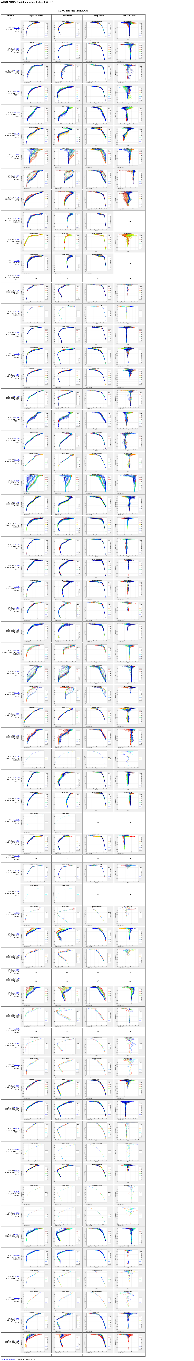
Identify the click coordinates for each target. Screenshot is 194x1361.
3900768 (17, 1319)
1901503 (17, 375)
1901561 (17, 1065)
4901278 (17, 176)
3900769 (17, 1255)
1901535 (17, 714)
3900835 (17, 1149)
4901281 (17, 49)
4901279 (17, 112)
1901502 (17, 311)
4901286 (17, 438)
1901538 (17, 841)
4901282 (17, 134)
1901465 (17, 155)
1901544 (17, 934)
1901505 (17, 354)
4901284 (17, 460)
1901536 (17, 892)
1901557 (17, 913)
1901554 (17, 955)
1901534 (17, 671)
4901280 (17, 91)
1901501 (17, 197)
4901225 (17, 28)
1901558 (17, 1043)
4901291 (17, 693)
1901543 (17, 870)
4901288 (17, 396)
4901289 (17, 502)
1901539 (17, 777)
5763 (18, 652)
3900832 (17, 1213)
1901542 (17, 856)
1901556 (17, 993)
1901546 (17, 978)
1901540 (17, 799)
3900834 (17, 1128)
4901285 (17, 481)
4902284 (17, 650)
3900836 (17, 1192)
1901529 (17, 523)
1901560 (17, 1298)
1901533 (17, 587)
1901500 (17, 275)
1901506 (17, 332)
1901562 (17, 1276)
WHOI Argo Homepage (8, 1359)
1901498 (17, 261)
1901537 (17, 756)
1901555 (17, 970)
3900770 (17, 1234)
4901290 (17, 735)
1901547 (17, 1014)
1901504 (17, 239)
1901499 (17, 218)
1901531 (17, 629)
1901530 (17, 566)
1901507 (17, 290)
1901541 (17, 820)
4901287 (17, 417)
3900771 (17, 1171)
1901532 (17, 608)
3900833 (17, 1086)
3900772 (17, 1107)
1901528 (17, 544)
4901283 (17, 70)
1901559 (17, 1340)
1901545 (17, 1029)
